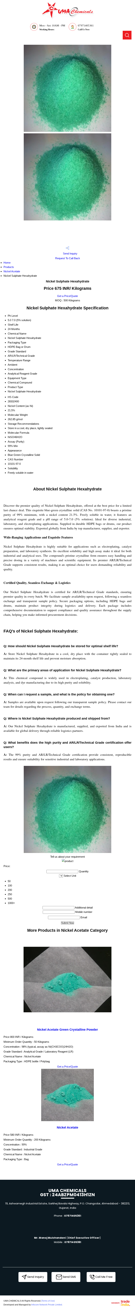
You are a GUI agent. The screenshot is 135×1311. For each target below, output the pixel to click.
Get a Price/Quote (67, 295)
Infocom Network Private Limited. (47, 1304)
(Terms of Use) (48, 1301)
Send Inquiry (69, 253)
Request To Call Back (67, 258)
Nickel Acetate (12, 271)
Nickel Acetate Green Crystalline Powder (67, 1029)
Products (9, 266)
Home (7, 262)
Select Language (109, 23)
